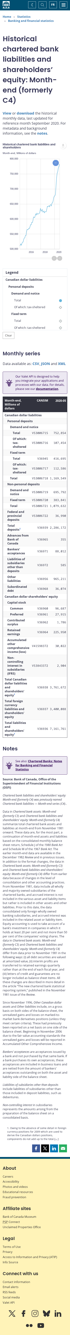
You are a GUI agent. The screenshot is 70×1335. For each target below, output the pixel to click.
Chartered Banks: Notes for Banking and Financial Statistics (38, 765)
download (25, 113)
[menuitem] (63, 145)
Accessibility (11, 1182)
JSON (45, 363)
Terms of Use (12, 1247)
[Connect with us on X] (12, 1316)
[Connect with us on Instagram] (35, 1316)
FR (53, 5)
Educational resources (18, 1192)
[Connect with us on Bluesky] (47, 1316)
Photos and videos (15, 1187)
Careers (8, 1177)
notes (42, 133)
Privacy (7, 1252)
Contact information (16, 1282)
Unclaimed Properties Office (22, 1227)
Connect (11, 1222)
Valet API (9, 1303)
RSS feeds (9, 1292)
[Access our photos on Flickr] (29, 1328)
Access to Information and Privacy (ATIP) (30, 1257)
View (7, 113)
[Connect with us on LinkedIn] (58, 1316)
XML (62, 363)
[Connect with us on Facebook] (24, 1316)
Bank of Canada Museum (19, 1217)
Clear (8, 335)
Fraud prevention (14, 1197)
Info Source (10, 1262)
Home (7, 17)
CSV (35, 363)
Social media (11, 1297)
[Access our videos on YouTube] (40, 1328)
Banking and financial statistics (31, 21)
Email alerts (10, 1287)
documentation (47, 389)
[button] (36, 1148)
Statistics (24, 17)
